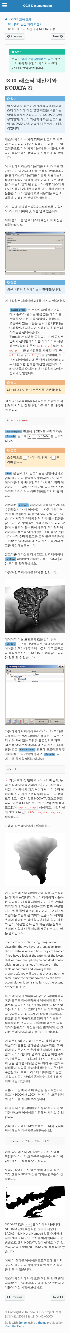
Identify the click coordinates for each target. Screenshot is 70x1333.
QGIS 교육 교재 (21, 19)
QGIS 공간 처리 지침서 (25, 24)
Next (56, 36)
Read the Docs (14, 1326)
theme (42, 1322)
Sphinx (22, 1322)
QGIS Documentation (37, 5)
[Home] (6, 19)
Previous (16, 36)
